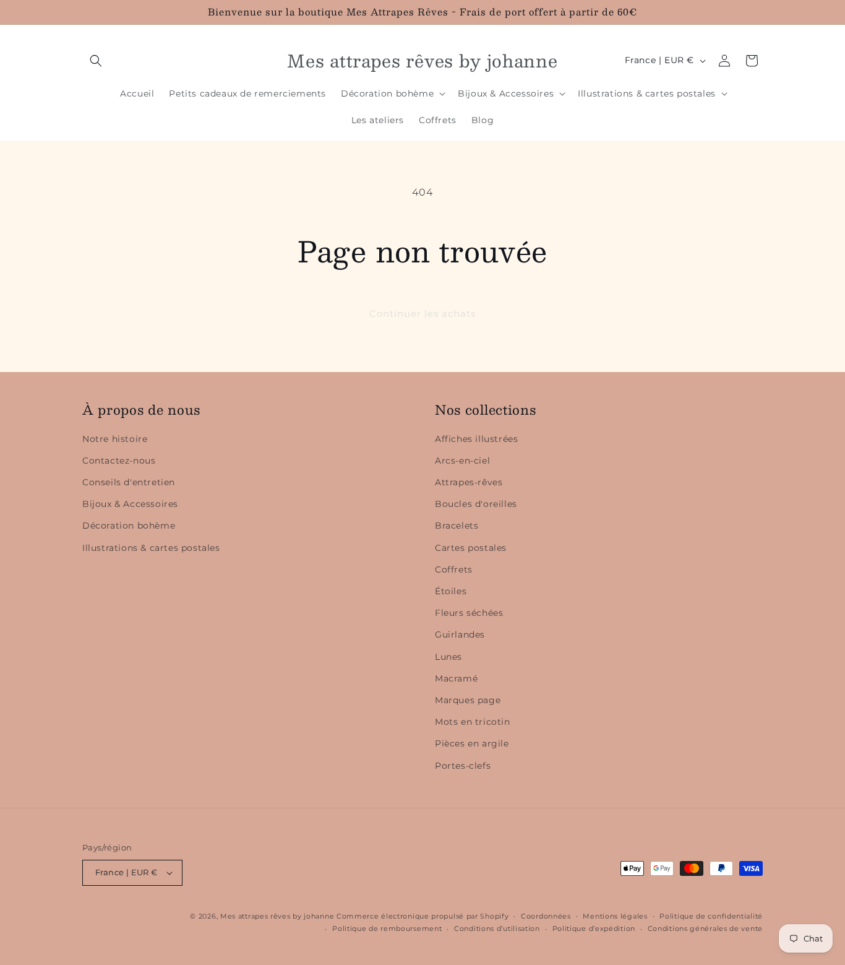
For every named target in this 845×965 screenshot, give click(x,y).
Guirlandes (460, 634)
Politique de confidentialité (711, 916)
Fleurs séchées (469, 612)
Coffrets (454, 569)
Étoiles (450, 591)
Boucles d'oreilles (476, 503)
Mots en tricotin (472, 721)
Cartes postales (471, 547)
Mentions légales (615, 916)
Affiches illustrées (476, 438)
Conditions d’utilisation (497, 928)
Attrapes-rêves (468, 482)
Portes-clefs (463, 765)
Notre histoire (114, 438)
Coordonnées (546, 916)
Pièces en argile (472, 743)
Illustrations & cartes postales (151, 547)
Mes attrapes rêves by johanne (277, 916)
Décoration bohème (128, 525)
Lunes (448, 656)
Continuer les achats (422, 313)
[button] (95, 60)
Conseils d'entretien (128, 482)
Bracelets (456, 525)
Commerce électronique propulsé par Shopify (422, 916)
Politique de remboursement (387, 928)
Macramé (456, 678)
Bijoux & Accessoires (130, 503)
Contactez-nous (118, 460)
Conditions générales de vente (705, 928)
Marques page (467, 700)
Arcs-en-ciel (462, 460)
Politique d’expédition (593, 928)
